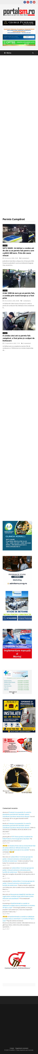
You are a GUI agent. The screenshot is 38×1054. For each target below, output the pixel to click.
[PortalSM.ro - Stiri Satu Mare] (19, 15)
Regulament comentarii (21, 1048)
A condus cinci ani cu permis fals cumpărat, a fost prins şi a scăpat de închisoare (18, 338)
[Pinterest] (28, 2)
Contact (12, 1048)
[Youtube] (34, 2)
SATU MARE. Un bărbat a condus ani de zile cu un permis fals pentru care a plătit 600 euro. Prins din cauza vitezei (18, 252)
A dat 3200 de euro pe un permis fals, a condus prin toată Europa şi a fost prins (19, 295)
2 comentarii (27, 343)
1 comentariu (26, 301)
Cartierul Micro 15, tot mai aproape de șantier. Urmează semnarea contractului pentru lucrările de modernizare (18, 859)
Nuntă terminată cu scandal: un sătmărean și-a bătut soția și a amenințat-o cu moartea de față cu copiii (19, 905)
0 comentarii (25, 258)
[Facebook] (24, 2)
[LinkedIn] (31, 2)
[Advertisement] (19, 136)
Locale (5, 245)
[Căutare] (32, 52)
